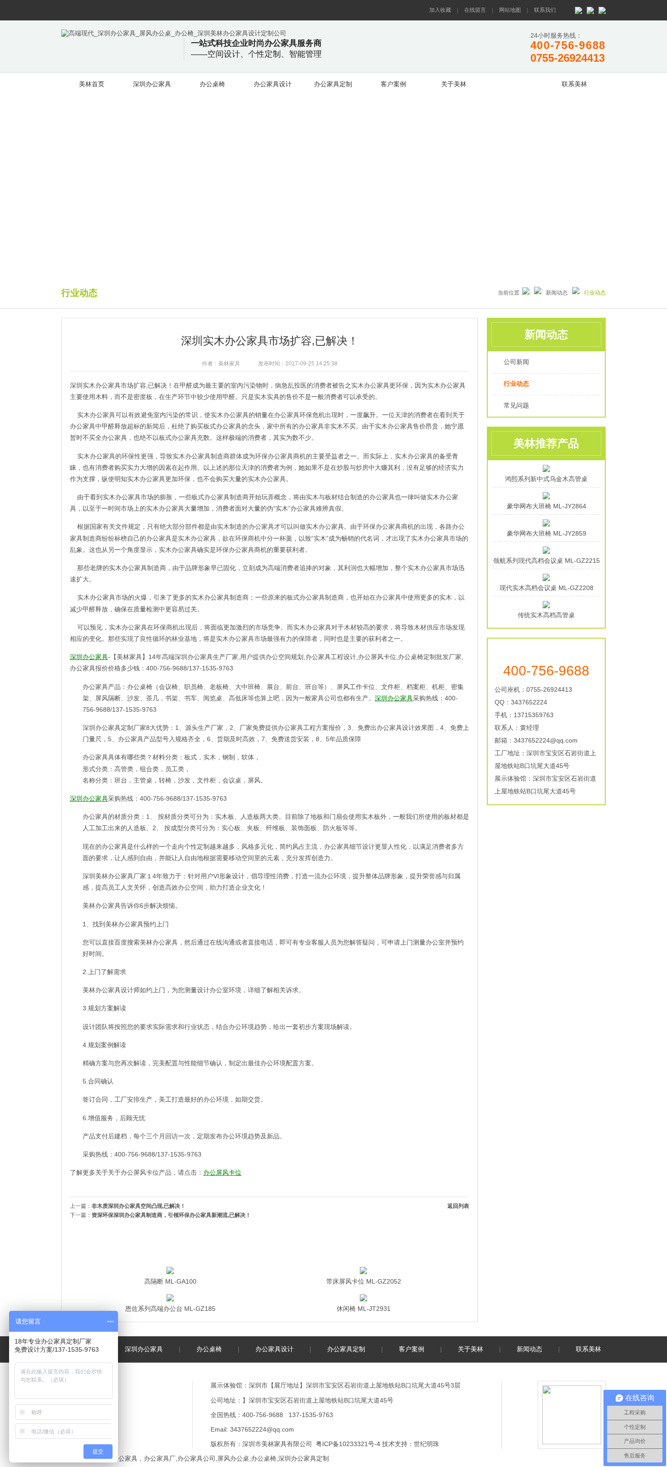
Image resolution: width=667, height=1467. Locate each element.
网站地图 (510, 10)
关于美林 (453, 84)
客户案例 (393, 84)
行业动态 (516, 383)
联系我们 (545, 10)
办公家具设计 (273, 84)
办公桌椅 (212, 84)
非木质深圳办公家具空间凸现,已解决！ (139, 1206)
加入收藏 (440, 10)
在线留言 (475, 10)
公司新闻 (516, 361)
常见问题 (516, 405)
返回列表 (458, 1206)
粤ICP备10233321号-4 (348, 1443)
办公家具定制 (333, 84)
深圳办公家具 (152, 84)
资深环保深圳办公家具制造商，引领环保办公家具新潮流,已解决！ (171, 1215)
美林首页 (91, 84)
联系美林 (574, 84)
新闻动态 (514, 82)
